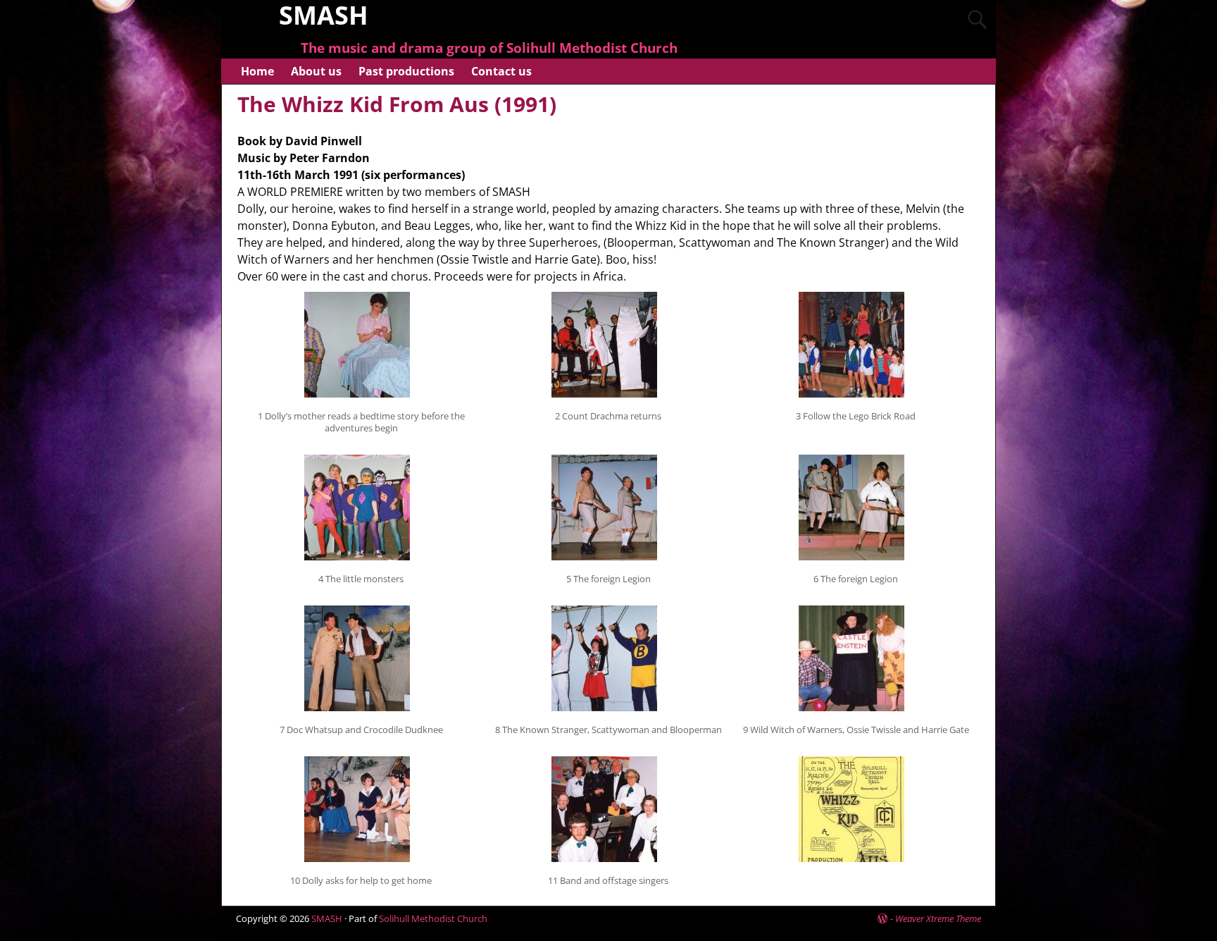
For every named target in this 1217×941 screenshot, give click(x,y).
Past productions (406, 71)
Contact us (501, 71)
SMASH (326, 918)
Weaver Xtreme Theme (938, 918)
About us (316, 71)
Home (257, 71)
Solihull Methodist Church (433, 918)
